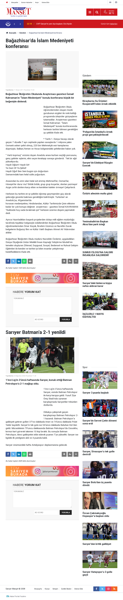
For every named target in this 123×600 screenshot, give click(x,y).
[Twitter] (13, 261)
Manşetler (14, 2)
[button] (64, 261)
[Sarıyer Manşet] (19, 12)
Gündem (22, 33)
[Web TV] (110, 2)
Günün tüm (109, 24)
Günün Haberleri (26, 2)
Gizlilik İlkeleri (66, 589)
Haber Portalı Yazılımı (18, 596)
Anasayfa (12, 33)
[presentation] (14, 23)
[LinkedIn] (18, 261)
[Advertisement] (24, 120)
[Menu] (90, 12)
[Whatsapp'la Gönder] (24, 261)
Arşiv (37, 2)
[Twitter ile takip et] (102, 588)
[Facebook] (8, 261)
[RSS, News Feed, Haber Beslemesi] (114, 588)
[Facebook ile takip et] (96, 588)
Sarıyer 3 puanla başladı (46, 24)
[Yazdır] (30, 261)
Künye (47, 589)
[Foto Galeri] (116, 2)
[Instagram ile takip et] (108, 588)
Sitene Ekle (45, 2)
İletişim (55, 589)
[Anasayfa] (7, 2)
